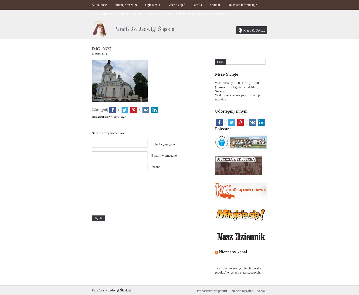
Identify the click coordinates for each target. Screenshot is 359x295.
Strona (155, 167)
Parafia (197, 5)
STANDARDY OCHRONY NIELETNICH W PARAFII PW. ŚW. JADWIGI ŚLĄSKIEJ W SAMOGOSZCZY (161, 14)
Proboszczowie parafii (212, 291)
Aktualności (100, 5)
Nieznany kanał (233, 251)
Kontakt (214, 5)
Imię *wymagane (163, 144)
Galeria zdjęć (176, 5)
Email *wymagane (164, 155)
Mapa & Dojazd (254, 30)
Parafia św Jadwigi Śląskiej (145, 29)
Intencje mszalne (126, 5)
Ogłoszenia (152, 5)
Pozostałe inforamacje (242, 5)
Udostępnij (100, 110)
